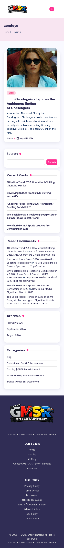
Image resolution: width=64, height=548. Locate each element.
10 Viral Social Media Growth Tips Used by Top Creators (32, 264)
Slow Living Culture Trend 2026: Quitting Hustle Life (29, 194)
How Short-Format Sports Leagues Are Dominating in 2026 (28, 227)
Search (12, 154)
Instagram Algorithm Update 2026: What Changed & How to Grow (30, 302)
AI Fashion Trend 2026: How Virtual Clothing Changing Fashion (31, 184)
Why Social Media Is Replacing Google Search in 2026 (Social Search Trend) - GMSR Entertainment (32, 274)
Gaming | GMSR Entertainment (23, 369)
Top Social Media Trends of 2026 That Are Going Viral (32, 279)
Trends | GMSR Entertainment (23, 381)
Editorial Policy (32, 509)
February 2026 (15, 322)
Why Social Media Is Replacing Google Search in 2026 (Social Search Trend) (32, 216)
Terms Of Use (32, 490)
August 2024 (14, 335)
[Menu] (58, 9)
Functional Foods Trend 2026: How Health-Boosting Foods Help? (30, 205)
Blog (11, 92)
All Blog (32, 459)
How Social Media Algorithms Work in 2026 (29, 290)
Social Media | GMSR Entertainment (26, 375)
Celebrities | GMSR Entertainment (25, 363)
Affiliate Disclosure (32, 500)
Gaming (32, 454)
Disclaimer (32, 495)
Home (32, 449)
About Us (32, 468)
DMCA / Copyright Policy (32, 504)
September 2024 (16, 329)
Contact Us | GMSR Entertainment (32, 463)
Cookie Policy (32, 518)
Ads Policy (32, 514)
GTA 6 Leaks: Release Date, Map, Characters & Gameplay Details (31, 253)
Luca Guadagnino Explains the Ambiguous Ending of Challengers (31, 103)
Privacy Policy (32, 486)
